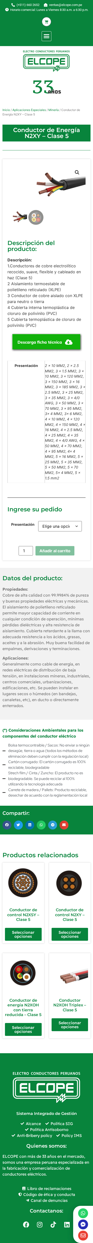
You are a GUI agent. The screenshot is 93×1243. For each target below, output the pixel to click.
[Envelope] (83, 1236)
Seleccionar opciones (23, 934)
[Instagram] (39, 1224)
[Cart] (46, 21)
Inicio (6, 110)
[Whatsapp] (83, 1213)
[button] (47, 36)
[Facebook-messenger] (83, 1224)
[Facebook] (26, 1224)
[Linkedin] (67, 1224)
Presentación (22, 524)
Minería (53, 110)
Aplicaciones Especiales (29, 110)
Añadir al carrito (54, 550)
